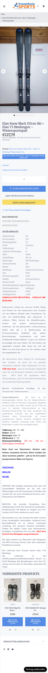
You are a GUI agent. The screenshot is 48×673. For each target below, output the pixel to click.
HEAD (13, 604)
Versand (5, 165)
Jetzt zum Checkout (24, 203)
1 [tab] (14, 115)
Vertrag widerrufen (35, 669)
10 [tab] (28, 115)
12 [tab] (32, 115)
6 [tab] (22, 115)
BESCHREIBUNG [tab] (10, 217)
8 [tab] (25, 115)
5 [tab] (20, 115)
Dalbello (35, 604)
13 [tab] (33, 115)
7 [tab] (24, 115)
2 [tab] (15, 115)
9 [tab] (27, 115)
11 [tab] (30, 115)
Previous (3, 71)
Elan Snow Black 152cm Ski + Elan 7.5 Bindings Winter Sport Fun (24, 157)
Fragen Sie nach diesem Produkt (14, 170)
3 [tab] (17, 115)
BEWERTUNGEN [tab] (10, 225)
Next (44, 71)
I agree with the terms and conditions (19, 196)
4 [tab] (19, 115)
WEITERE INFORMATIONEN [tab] (15, 221)
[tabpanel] (24, 70)
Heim (3, 14)
